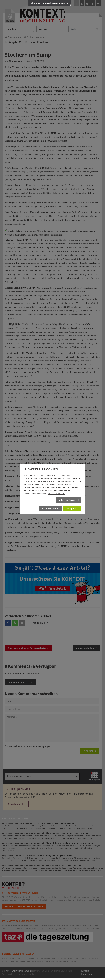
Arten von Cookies (67, 500)
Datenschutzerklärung (57, 493)
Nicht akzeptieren (50, 508)
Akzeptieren (72, 508)
